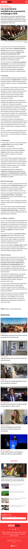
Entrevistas (22, 534)
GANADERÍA (14, 41)
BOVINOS (11, 41)
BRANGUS (21, 41)
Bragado (4, 532)
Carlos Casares (15, 532)
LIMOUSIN (25, 42)
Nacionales (17, 534)
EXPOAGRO (18, 41)
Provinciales (11, 534)
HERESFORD (25, 41)
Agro (8, 534)
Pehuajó (20, 532)
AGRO (8, 41)
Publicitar (12, 535)
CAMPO (6, 41)
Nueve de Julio (9, 532)
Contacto (16, 535)
